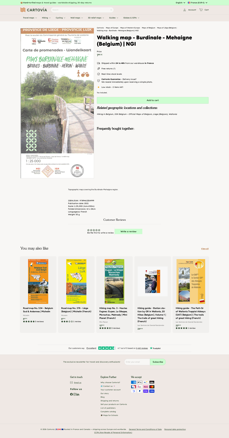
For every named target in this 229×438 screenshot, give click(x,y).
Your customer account (111, 390)
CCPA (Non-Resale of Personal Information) (113, 432)
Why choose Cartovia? (110, 382)
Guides (112, 18)
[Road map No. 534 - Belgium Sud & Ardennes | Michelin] (38, 290)
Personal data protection (175, 429)
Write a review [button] (128, 231)
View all (205, 248)
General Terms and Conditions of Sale (145, 429)
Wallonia (173, 114)
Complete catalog (108, 411)
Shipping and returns (110, 401)
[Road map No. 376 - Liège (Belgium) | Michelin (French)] (76, 290)
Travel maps (29, 18)
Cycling (59, 18)
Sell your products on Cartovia (114, 404)
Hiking (45, 18)
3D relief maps (95, 18)
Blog (102, 397)
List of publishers (108, 408)
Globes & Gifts (130, 18)
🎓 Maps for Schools (109, 415)
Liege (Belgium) (160, 114)
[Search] (111, 10)
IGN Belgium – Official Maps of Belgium (133, 114)
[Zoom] (57, 103)
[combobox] (180, 2)
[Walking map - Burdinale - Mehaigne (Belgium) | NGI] (152, 146)
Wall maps (76, 18)
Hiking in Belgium (105, 114)
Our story (105, 393)
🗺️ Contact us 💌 (108, 386)
